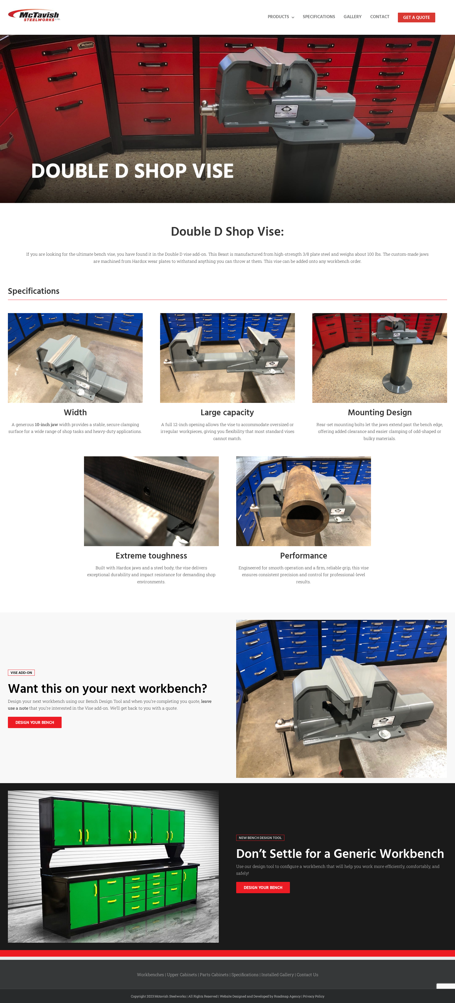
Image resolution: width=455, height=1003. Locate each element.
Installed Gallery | (279, 974)
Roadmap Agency (287, 996)
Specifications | (246, 974)
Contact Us (307, 974)
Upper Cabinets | (183, 974)
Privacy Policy (313, 996)
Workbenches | (152, 974)
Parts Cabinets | (215, 974)
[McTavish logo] (34, 10)
